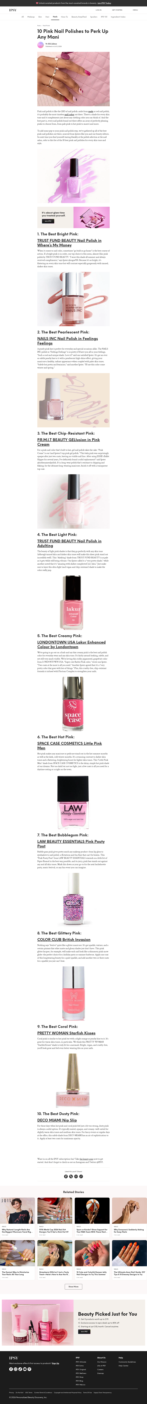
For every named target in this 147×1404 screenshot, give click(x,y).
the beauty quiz (86, 1158)
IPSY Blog (79, 1381)
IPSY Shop (79, 1377)
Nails (39, 25)
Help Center (123, 1366)
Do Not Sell (19, 1392)
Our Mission (101, 1362)
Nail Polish (46, 25)
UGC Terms (28, 1392)
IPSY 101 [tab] (104, 17)
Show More (73, 1287)
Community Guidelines (127, 1362)
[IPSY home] (13, 10)
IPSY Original (81, 1370)
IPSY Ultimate (81, 1362)
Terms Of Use (87, 1392)
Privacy (11, 1392)
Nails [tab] (55, 17)
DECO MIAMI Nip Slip (57, 1120)
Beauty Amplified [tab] (79, 17)
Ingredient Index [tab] (118, 17)
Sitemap (100, 1373)
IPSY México (80, 1385)
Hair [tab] (47, 17)
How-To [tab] (64, 17)
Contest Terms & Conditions (43, 1392)
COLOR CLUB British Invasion (63, 939)
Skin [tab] (40, 17)
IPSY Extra (79, 1366)
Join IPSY (48, 221)
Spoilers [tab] (93, 17)
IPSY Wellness (81, 1373)
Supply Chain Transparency (103, 1392)
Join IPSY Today (104, 3)
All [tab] (23, 17)
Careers (100, 1370)
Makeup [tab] (31, 17)
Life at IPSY (101, 1366)
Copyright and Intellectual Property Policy (67, 1392)
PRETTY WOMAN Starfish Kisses (66, 1033)
